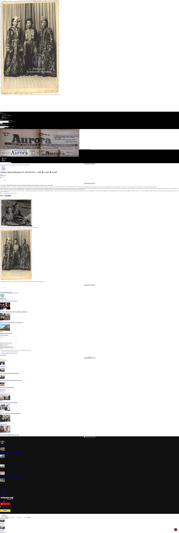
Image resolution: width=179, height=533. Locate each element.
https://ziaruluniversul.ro (3, 299)
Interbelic (3, 169)
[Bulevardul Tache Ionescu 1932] (5, 330)
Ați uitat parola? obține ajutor (4, 124)
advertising (5, 500)
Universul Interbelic (3, 175)
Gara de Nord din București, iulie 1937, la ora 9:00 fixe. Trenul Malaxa (13, 311)
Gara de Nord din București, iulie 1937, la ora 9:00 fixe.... (11, 445)
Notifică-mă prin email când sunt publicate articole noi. (9, 353)
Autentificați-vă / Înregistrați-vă (6, 115)
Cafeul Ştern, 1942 (3, 424)
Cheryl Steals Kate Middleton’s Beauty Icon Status (9, 434)
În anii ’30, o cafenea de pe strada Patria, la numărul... (10, 413)
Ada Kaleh (3, 166)
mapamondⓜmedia (5, 117)
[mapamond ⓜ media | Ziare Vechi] (89, 163)
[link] (8, 195)
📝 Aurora (3, 160)
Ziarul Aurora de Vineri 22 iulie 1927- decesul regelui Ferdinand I (12, 476)
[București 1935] (2, 481)
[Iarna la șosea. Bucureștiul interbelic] (2, 385)
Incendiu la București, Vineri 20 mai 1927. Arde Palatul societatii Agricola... (14, 469)
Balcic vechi (4, 168)
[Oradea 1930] (2, 364)
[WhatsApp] (19, 180)
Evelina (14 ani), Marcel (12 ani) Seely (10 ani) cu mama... (11, 380)
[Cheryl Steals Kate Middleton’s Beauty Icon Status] (5, 432)
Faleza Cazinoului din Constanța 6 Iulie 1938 (8, 402)
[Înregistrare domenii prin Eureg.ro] (22, 517)
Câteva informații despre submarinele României (9, 373)
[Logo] (19, 156)
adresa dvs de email (11, 126)
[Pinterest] (15, 180)
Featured (1, 400)
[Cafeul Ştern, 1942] (5, 421)
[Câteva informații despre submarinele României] (2, 371)
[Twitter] (12, 180)
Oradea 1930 (2, 366)
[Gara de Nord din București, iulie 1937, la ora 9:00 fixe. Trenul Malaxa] (5, 309)
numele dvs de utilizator (12, 121)
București (1, 320)
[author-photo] (2, 297)
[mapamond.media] (5, 511)
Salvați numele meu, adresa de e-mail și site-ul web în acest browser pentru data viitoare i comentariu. (16, 350)
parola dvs (10, 122)
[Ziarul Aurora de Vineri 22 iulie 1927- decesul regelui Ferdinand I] (2, 474)
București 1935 (3, 483)
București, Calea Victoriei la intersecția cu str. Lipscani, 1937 (11, 322)
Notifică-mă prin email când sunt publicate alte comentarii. (9, 351)
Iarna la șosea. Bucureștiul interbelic (7, 387)
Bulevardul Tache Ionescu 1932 (6, 333)
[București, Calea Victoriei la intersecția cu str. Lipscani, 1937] (2, 450)
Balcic (3, 167)
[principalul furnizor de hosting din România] (15, 517)
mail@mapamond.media (7, 512)
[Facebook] (8, 180)
